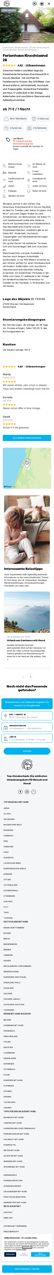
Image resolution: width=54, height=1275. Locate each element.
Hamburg (8, 955)
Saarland (9, 988)
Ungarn (7, 1108)
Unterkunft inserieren (15, 1226)
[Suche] (34, 3)
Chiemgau (8, 836)
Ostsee (7, 880)
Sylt (6, 907)
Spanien (7, 1097)
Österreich (9, 1069)
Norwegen (9, 1064)
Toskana (8, 918)
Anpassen (10, 1254)
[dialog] (27, 1247)
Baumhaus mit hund (14, 1117)
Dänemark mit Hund (14, 1025)
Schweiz (8, 1091)
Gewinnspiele (10, 1175)
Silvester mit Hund (13, 1156)
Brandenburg (10, 944)
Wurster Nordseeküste (39, 48)
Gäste (12, 736)
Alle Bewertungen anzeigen (27, 438)
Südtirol (8, 901)
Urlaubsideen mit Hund (15, 1191)
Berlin (7, 939)
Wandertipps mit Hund (15, 1202)
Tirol (6, 912)
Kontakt (8, 1212)
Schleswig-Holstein (14, 1005)
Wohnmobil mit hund (14, 1167)
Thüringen (9, 1010)
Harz (6, 852)
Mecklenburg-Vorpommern (17, 966)
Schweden (9, 1086)
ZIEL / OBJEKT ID (17, 714)
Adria (6, 808)
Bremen (7, 950)
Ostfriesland (10, 885)
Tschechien (9, 1102)
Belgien (7, 1020)
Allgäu (7, 814)
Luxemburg (9, 1053)
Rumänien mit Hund (13, 1080)
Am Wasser (9, 819)
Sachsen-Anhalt (12, 999)
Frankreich (9, 1031)
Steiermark (9, 896)
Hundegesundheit (13, 1186)
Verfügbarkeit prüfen (27, 1269)
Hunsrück (9, 858)
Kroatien (8, 1047)
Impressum (27, 1248)
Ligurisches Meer (12, 863)
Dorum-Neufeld (9, 50)
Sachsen (8, 994)
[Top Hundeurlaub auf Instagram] (27, 792)
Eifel (6, 841)
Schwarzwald (11, 891)
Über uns (8, 1218)
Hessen (7, 961)
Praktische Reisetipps (15, 1197)
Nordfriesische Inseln (15, 869)
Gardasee (8, 847)
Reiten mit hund (12, 1150)
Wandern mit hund (13, 1161)
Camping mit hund (13, 1123)
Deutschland (8, 48)
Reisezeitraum (17, 725)
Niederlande (10, 1058)
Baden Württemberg (14, 928)
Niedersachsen (21, 48)
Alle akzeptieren (40, 1254)
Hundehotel (10, 1145)
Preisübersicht (11, 1232)
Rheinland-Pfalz (12, 983)
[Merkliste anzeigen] (41, 3)
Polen (7, 1075)
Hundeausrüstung (13, 1181)
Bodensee (8, 830)
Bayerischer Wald (13, 825)
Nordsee (8, 874)
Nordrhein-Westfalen (15, 977)
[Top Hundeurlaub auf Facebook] (20, 792)
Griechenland (11, 1036)
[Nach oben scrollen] (33, 792)
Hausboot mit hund (14, 1139)
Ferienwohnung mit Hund (16, 1134)
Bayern (7, 933)
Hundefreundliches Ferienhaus (19, 1128)
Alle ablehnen (23, 1254)
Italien (7, 1042)
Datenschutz (21, 1249)
